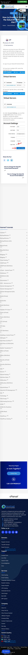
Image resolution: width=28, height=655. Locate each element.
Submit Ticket (4, 560)
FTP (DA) (2, 326)
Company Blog (5, 618)
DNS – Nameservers (6, 283)
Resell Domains (5, 547)
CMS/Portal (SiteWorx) (6, 265)
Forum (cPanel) (4, 312)
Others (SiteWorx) (5, 355)
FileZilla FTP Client (6, 309)
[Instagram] (9, 532)
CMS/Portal (4, 263)
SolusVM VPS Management (8, 390)
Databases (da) (4, 276)
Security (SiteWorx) (5, 364)
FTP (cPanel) (3, 321)
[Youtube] (16, 532)
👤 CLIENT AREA (22, 1)
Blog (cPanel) (3, 245)
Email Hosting (4, 577)
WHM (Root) (3, 411)
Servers (3, 371)
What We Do (4, 610)
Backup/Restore (5, 235)
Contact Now (14, 473)
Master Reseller (5, 585)
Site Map (3, 626)
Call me (7, 651)
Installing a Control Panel (7, 335)
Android (3, 232)
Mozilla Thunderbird (6, 348)
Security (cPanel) (4, 360)
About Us (3, 607)
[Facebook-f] (2, 532)
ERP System (4, 598)
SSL (2, 393)
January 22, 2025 (9, 43)
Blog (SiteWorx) (4, 250)
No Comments (9, 45)
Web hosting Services (7, 401)
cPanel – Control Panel (7, 270)
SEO (2, 369)
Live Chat (3, 558)
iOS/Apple (3, 338)
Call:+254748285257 (14, 483)
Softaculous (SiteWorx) (6, 383)
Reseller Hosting (5, 583)
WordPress (4, 416)
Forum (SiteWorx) (5, 317)
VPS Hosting (4, 588)
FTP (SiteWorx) (4, 330)
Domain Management (7, 286)
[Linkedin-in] (13, 532)
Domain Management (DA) (7, 291)
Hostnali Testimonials (6, 621)
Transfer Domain (5, 544)
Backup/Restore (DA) (6, 241)
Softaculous (4, 380)
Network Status (5, 628)
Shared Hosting (5, 374)
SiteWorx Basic (5, 377)
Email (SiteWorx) (4, 305)
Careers (3, 623)
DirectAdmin (4, 280)
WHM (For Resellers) (5, 407)
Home (4, 25)
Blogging (3, 254)
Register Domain (5, 542)
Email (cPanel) (4, 296)
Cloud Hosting (4, 260)
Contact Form (4, 555)
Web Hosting (4, 575)
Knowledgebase (5, 563)
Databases (4, 273)
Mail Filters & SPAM (6, 340)
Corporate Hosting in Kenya (8, 580)
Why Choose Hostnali (6, 613)
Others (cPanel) (4, 351)
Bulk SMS (3, 596)
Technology (4, 396)
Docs (2, 566)
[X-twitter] (6, 532)
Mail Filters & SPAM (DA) (6, 343)
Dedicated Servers (5, 590)
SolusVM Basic (14, 13)
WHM (2, 404)
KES (23, 10)
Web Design (4, 398)
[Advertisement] (14, 206)
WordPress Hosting (6, 419)
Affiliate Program (5, 615)
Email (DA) (3, 300)
